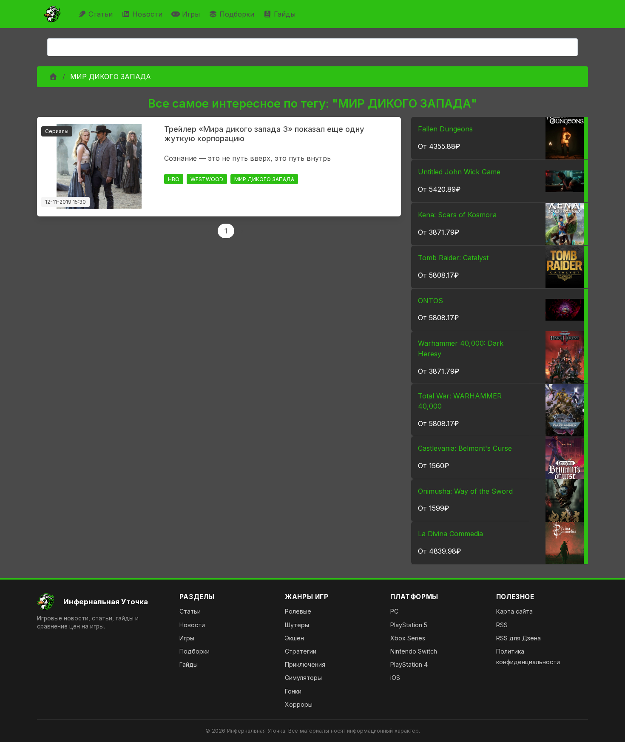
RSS (502, 624)
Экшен (294, 638)
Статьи (100, 14)
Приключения (305, 664)
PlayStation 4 (409, 664)
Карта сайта (514, 611)
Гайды (285, 14)
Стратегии (300, 651)
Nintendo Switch (413, 651)
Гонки (293, 691)
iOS (395, 677)
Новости (147, 14)
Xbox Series (407, 638)
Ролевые (298, 611)
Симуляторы (303, 677)
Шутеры (297, 624)
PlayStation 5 (408, 624)
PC (394, 611)
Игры (191, 14)
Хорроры (298, 704)
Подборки (236, 14)
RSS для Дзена (518, 638)
